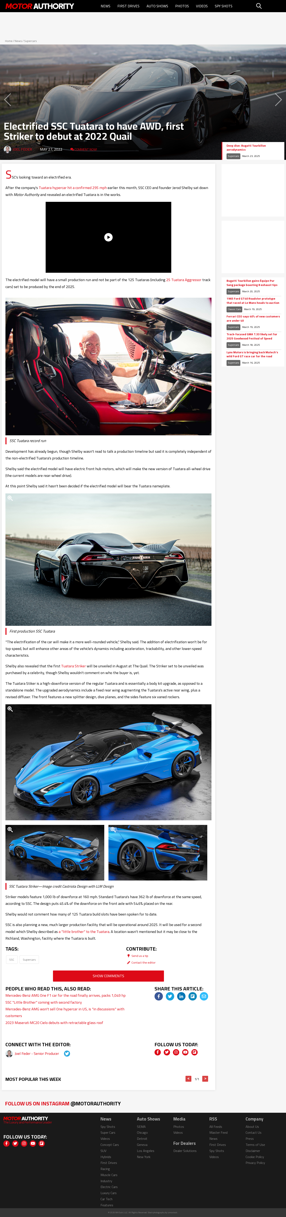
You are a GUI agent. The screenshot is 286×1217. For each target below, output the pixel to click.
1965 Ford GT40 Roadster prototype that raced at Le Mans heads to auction (253, 301)
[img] (159, 996)
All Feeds (215, 1126)
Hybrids (105, 1157)
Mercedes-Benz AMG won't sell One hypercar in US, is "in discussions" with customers (64, 1012)
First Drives (128, 6)
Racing (105, 1169)
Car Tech (106, 1199)
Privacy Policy (255, 1163)
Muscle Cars (108, 1175)
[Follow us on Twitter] (167, 1052)
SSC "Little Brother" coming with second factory (43, 1002)
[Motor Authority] (40, 6)
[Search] (269, 6)
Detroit (142, 1138)
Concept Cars (109, 1144)
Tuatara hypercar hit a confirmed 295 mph (73, 187)
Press (250, 1138)
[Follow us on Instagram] (176, 1052)
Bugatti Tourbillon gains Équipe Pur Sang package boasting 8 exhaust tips (252, 283)
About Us (252, 1126)
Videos (202, 6)
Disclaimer (253, 1151)
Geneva (142, 1144)
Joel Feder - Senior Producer (37, 1053)
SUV (103, 1151)
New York (143, 1157)
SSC (11, 959)
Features (106, 1205)
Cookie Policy (255, 1157)
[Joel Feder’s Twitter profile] (63, 1053)
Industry (106, 1181)
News (105, 6)
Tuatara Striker (73, 666)
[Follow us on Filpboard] (194, 1052)
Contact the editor (143, 962)
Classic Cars (234, 309)
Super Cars (107, 1132)
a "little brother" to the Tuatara (84, 931)
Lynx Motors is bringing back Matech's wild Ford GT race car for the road (252, 354)
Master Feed (218, 1132)
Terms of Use (255, 1144)
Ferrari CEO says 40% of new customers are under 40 (253, 318)
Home (9, 40)
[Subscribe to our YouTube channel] (185, 1052)
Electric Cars (109, 1187)
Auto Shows (157, 6)
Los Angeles (145, 1151)
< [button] (188, 1079)
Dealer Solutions (185, 1151)
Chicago (142, 1132)
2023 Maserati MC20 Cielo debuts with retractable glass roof (54, 1022)
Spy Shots (223, 6)
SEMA (141, 1126)
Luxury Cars (108, 1193)
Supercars (30, 40)
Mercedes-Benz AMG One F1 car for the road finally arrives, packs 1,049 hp (65, 995)
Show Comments (108, 975)
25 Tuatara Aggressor (183, 279)
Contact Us (254, 1132)
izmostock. (172, 1212)
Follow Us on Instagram (63, 1103)
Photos (182, 6)
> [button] (205, 1079)
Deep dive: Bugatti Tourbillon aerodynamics (246, 148)
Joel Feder (22, 149)
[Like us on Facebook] (158, 1052)
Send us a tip (139, 956)
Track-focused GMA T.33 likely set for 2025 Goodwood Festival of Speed (252, 336)
